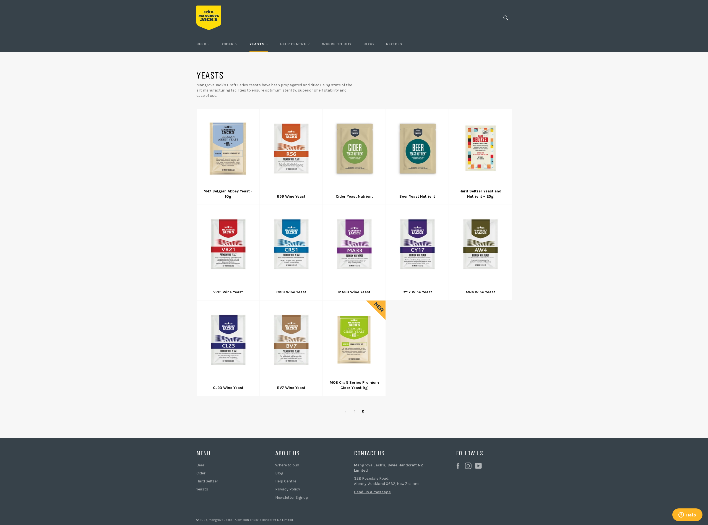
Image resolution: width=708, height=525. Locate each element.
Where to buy (287, 465)
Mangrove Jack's (221, 520)
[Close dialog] (87, 394)
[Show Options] (83, 469)
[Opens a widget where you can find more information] (687, 515)
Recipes (394, 44)
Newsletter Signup (291, 497)
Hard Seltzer (207, 481)
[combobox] (48, 469)
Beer (202, 44)
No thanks (50, 506)
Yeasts (257, 44)
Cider (228, 44)
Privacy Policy (287, 489)
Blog (368, 44)
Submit (49, 489)
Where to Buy (337, 44)
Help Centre (294, 44)
